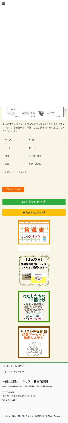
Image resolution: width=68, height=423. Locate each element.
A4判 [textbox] (32, 140)
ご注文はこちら (13, 189)
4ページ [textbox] (32, 148)
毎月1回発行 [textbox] (34, 156)
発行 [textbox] (7, 156)
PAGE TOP (63, 407)
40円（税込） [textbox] (35, 164)
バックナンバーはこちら (14, 172)
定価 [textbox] (7, 164)
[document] (34, 152)
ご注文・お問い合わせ (13, 365)
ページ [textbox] (8, 148)
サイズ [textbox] (8, 140)
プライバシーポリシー (13, 371)
